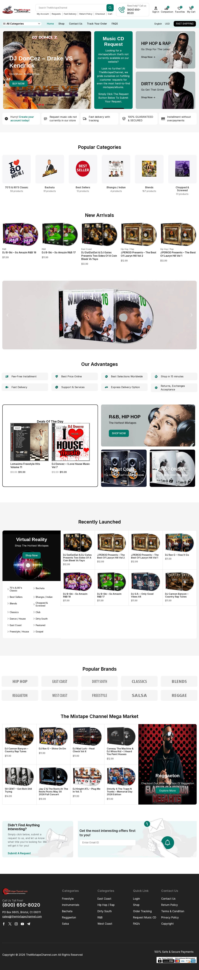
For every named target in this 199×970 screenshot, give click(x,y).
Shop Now (31, 555)
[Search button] (110, 7)
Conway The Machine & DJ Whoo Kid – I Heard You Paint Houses (120, 751)
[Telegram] (28, 923)
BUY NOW (18, 83)
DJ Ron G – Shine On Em (52, 748)
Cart (110, 14)
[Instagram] (16, 923)
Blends (13, 603)
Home (50, 23)
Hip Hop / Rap (127, 249)
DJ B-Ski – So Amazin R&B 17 (59, 252)
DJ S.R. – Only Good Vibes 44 (142, 595)
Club (38, 612)
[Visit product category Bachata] (49, 169)
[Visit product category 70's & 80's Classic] (16, 169)
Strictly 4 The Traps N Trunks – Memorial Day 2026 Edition (119, 791)
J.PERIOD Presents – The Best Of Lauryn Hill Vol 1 (178, 254)
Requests (56, 14)
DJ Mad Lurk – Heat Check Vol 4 (84, 750)
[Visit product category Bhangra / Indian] (116, 169)
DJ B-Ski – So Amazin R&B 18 (19, 252)
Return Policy (85, 14)
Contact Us (75, 23)
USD (167, 23)
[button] (34, 330)
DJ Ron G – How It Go (177, 554)
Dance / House (18, 618)
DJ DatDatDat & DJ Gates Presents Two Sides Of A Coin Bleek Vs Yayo (99, 256)
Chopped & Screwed (42, 604)
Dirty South (42, 618)
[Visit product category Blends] (149, 169)
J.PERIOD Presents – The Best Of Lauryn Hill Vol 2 (138, 254)
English (158, 23)
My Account (43, 14)
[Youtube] (22, 923)
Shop (61, 23)
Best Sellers (16, 597)
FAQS (115, 23)
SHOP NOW (119, 433)
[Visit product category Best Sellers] (83, 169)
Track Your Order (97, 23)
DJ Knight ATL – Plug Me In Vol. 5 (86, 790)
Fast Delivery (70, 14)
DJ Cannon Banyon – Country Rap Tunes (176, 595)
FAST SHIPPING (185, 23)
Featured (40, 625)
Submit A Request (19, 853)
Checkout (100, 14)
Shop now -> (148, 57)
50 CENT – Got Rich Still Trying (18, 790)
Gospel (39, 631)
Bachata (40, 588)
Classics (14, 612)
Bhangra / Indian (44, 597)
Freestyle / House (19, 631)
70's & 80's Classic (16, 589)
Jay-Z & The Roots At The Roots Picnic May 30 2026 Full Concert (53, 791)
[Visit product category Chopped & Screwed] (182, 169)
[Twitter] (10, 923)
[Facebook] (3, 923)
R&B (4, 249)
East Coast (86, 249)
